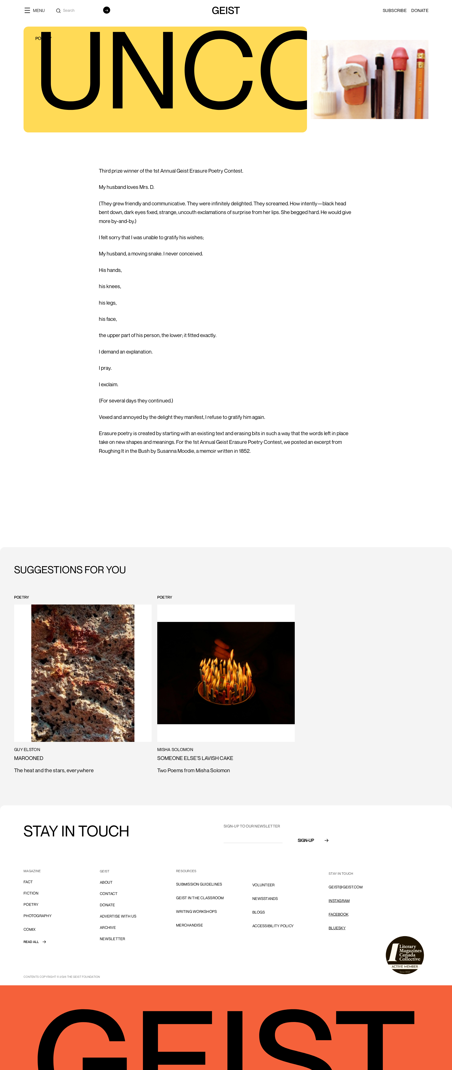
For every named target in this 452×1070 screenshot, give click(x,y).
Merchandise (189, 925)
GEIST (104, 871)
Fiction (31, 893)
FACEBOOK (338, 914)
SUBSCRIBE (395, 10)
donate (107, 905)
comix (30, 929)
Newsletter (112, 938)
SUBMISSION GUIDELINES (199, 884)
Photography (38, 915)
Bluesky (337, 928)
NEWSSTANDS (265, 898)
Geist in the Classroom (200, 897)
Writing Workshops (196, 911)
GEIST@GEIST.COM (346, 887)
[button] (36, 10)
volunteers (264, 871)
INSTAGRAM (339, 900)
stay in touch (341, 873)
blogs (258, 912)
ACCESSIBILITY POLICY (273, 925)
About (106, 882)
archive (108, 927)
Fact (28, 881)
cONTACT (108, 893)
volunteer (263, 885)
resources (186, 871)
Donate (419, 10)
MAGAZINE (32, 871)
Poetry (31, 904)
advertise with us (118, 916)
